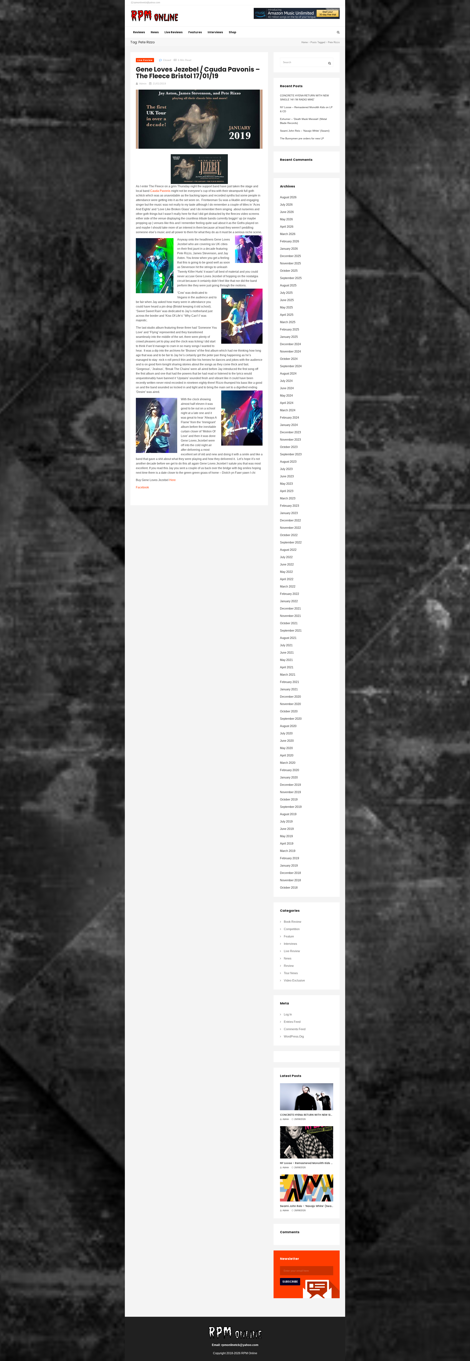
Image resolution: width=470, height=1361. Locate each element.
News (155, 32)
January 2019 (289, 865)
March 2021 (287, 674)
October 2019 (289, 799)
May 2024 (286, 395)
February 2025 (289, 329)
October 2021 (289, 623)
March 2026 (287, 234)
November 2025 (290, 263)
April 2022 (286, 579)
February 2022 (289, 593)
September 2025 (291, 278)
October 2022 (289, 535)
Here (172, 480)
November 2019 (290, 792)
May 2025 (286, 307)
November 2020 (290, 704)
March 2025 (287, 322)
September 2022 (291, 542)
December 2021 (290, 608)
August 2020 (288, 726)
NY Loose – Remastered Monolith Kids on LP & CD (306, 109)
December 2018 (290, 872)
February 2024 (289, 417)
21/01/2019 (159, 83)
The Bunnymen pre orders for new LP (302, 138)
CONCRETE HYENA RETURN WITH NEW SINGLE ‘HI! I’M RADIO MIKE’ (304, 97)
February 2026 (289, 241)
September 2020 (291, 718)
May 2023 (286, 483)
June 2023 (287, 476)
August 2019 (288, 814)
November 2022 (290, 527)
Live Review (145, 60)
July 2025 (286, 292)
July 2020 (286, 733)
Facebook (142, 487)
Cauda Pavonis (160, 190)
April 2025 (286, 314)
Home (304, 42)
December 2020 (290, 696)
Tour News (291, 973)
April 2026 (286, 226)
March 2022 (287, 586)
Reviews (139, 32)
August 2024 (288, 373)
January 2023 (289, 513)
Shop (232, 32)
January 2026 (289, 248)
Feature (289, 936)
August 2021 (288, 637)
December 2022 (290, 520)
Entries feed (292, 1021)
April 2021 (286, 667)
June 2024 (287, 388)
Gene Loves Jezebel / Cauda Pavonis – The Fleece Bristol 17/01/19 (198, 72)
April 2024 (286, 402)
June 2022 (287, 564)
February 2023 (289, 505)
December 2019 (290, 784)
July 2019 (286, 821)
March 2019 (287, 850)
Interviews (215, 32)
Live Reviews (173, 32)
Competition (292, 929)
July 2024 (286, 380)
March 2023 (287, 498)
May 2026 (286, 219)
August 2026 (288, 197)
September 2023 (291, 454)
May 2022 (286, 571)
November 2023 (290, 439)
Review (289, 965)
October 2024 (289, 358)
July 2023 (286, 469)
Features (195, 32)
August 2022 (288, 549)
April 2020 (286, 755)
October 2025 (289, 270)
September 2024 (291, 366)
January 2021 (289, 689)
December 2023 (290, 432)
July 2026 (286, 204)
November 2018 (290, 880)
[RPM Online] (154, 16)
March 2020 (287, 762)
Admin (143, 83)
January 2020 (289, 777)
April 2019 (286, 843)
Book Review (292, 921)
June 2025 (287, 300)
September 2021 (291, 630)
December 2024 (290, 344)
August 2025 (288, 285)
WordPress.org (294, 1036)
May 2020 (286, 748)
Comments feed (295, 1029)
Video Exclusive (294, 980)
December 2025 (290, 256)
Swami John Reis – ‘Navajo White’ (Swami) (305, 130)
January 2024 (289, 424)
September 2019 (291, 806)
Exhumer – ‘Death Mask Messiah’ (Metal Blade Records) (303, 121)
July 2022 (286, 557)
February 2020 (289, 770)
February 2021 (289, 682)
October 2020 (289, 711)
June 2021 (287, 652)
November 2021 (290, 615)
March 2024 (287, 410)
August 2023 (288, 461)
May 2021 (286, 659)
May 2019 (286, 836)
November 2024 (290, 351)
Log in (288, 1014)
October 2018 (289, 887)
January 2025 (289, 336)
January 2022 (289, 601)
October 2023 (289, 447)
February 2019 (289, 858)
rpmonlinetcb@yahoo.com (146, 2)
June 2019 (287, 828)
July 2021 (286, 645)
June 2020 (287, 740)
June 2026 (287, 212)
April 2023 (286, 491)
